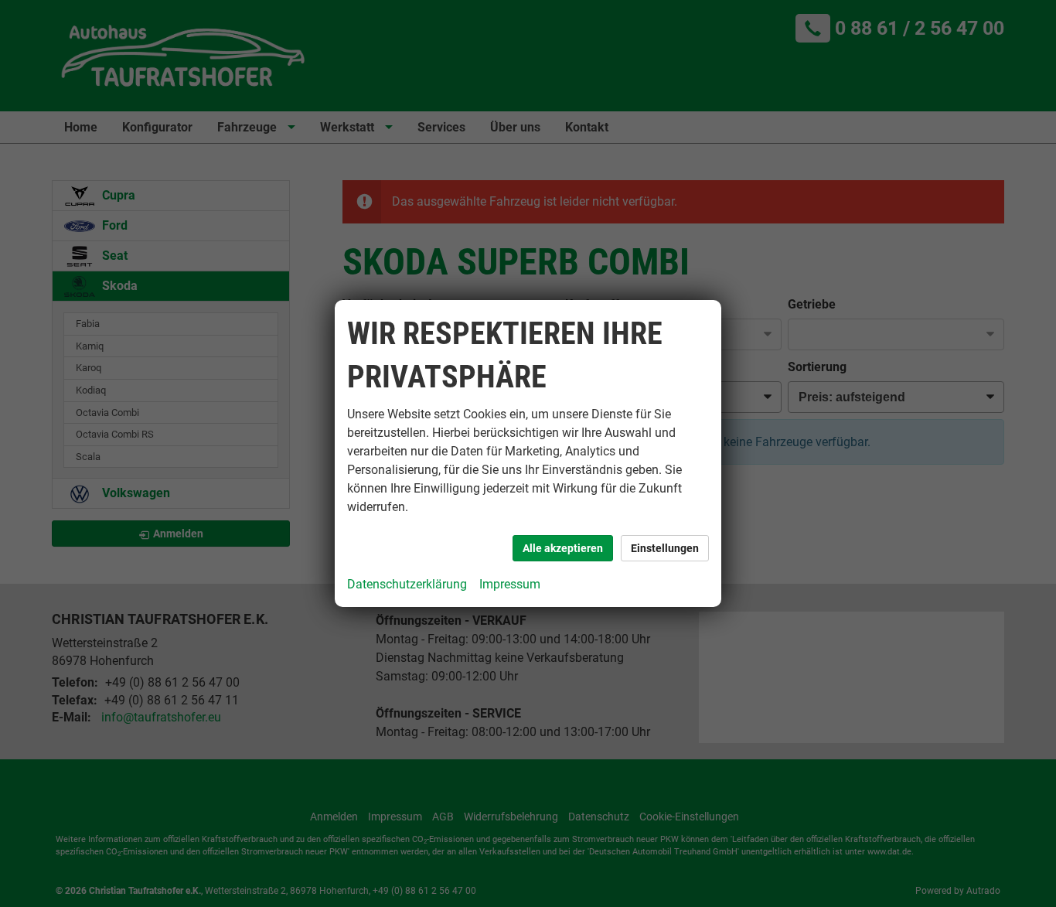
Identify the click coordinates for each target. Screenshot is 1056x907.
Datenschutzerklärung (407, 584)
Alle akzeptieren (563, 548)
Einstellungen (665, 548)
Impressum (509, 584)
